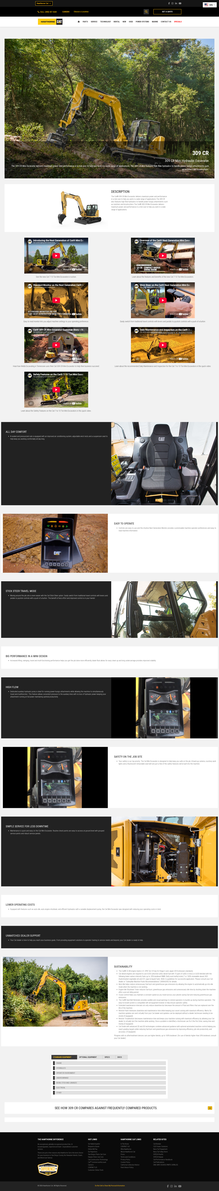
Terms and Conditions (128, 1157)
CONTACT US (166, 22)
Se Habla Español (94, 1144)
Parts (85, 22)
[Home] (78, 21)
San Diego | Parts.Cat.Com (97, 1154)
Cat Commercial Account (97, 1162)
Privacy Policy (125, 1160)
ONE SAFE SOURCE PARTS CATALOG (165, 1165)
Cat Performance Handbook (162, 1160)
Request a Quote (93, 1147)
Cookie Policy (125, 1162)
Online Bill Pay (92, 1149)
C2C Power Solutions (160, 1147)
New (124, 22)
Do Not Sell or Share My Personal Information (110, 1186)
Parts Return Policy (127, 1167)
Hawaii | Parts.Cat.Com (95, 1157)
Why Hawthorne (126, 1149)
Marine (155, 22)
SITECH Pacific (158, 1154)
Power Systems (142, 22)
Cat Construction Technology (98, 1160)
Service (94, 22)
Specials (178, 22)
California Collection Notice (130, 1165)
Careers (91, 1165)
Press (123, 1154)
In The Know (125, 1144)
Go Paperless (92, 1152)
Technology (105, 22)
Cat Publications (158, 1162)
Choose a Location (81, 12)
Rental (117, 22)
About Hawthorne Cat (128, 1152)
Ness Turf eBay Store (160, 1152)
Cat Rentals (157, 1144)
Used (131, 22)
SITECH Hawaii (158, 1157)
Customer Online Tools (95, 1170)
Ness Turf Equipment (160, 1149)
